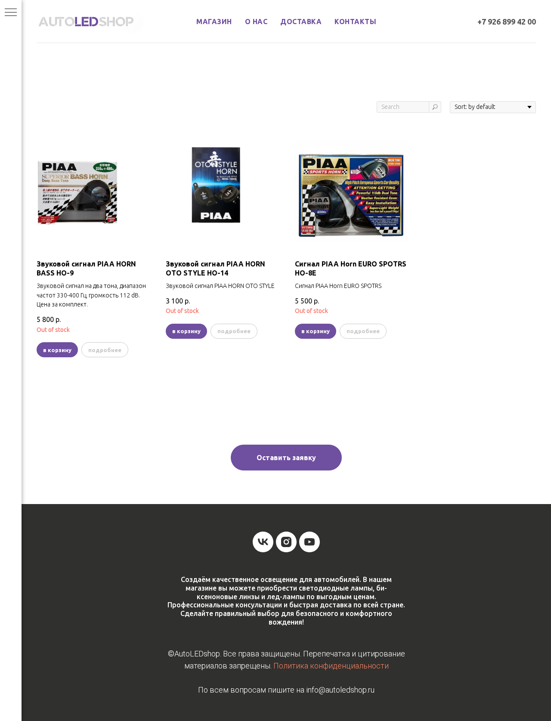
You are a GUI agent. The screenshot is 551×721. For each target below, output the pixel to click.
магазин (214, 21)
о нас (256, 21)
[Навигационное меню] (11, 13)
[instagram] (286, 542)
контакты (355, 21)
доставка (301, 21)
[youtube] (309, 542)
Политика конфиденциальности (331, 665)
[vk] (263, 542)
